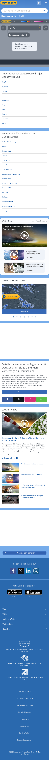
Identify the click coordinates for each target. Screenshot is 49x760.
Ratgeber (6, 629)
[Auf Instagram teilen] (30, 399)
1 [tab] (13, 317)
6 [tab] (32, 317)
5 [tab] (28, 317)
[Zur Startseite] (10, 3)
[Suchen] (43, 10)
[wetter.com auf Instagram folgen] (36, 571)
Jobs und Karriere (24, 691)
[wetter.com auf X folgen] (21, 571)
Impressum (25, 719)
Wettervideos (8, 624)
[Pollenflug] (39, 3)
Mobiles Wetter (9, 619)
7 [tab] (36, 317)
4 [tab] (24, 317)
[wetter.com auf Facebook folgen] (13, 571)
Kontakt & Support (24, 712)
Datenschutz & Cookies (24, 698)
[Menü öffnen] (45, 3)
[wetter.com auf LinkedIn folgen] (28, 571)
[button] (24, 609)
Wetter (5, 609)
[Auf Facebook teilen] (7, 399)
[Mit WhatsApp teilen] (41, 399)
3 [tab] (20, 317)
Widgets (6, 614)
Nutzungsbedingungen (24, 740)
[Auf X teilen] (18, 399)
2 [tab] (17, 317)
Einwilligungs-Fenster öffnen (24, 705)
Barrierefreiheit (24, 733)
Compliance (24, 726)
